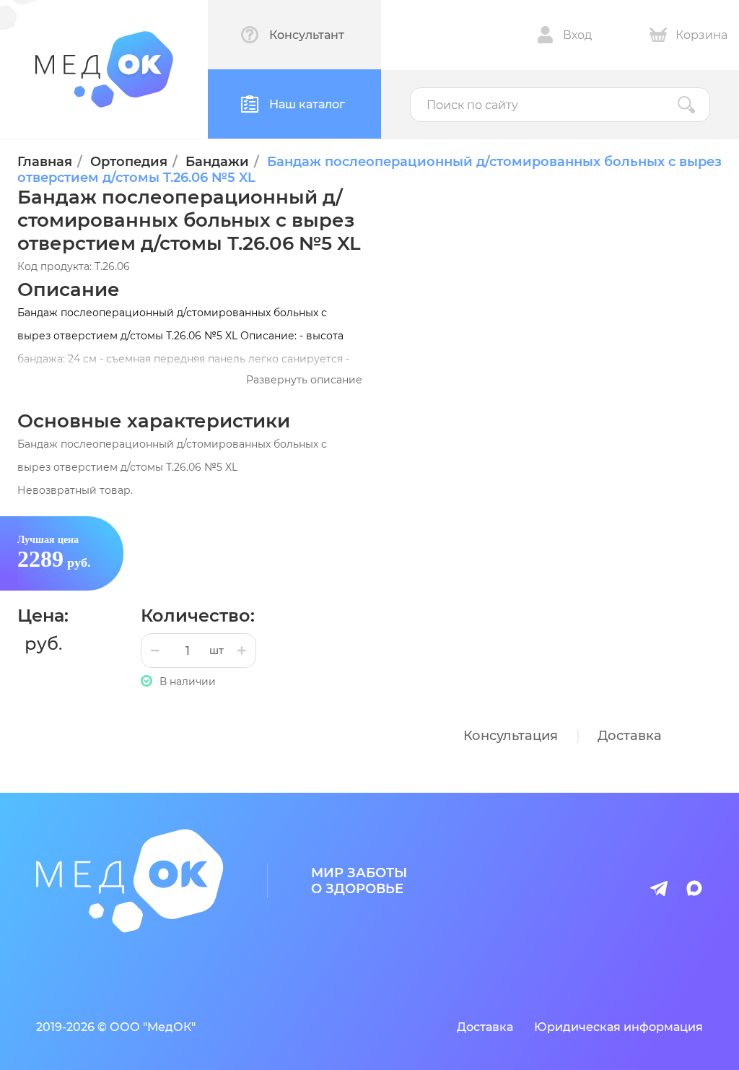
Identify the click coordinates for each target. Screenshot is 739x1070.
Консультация (510, 736)
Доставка (630, 736)
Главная (44, 162)
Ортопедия (128, 162)
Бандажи (217, 162)
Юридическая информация (618, 1027)
